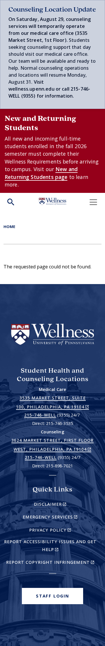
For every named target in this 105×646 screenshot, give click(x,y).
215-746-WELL (40, 415)
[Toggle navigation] (93, 202)
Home (9, 226)
